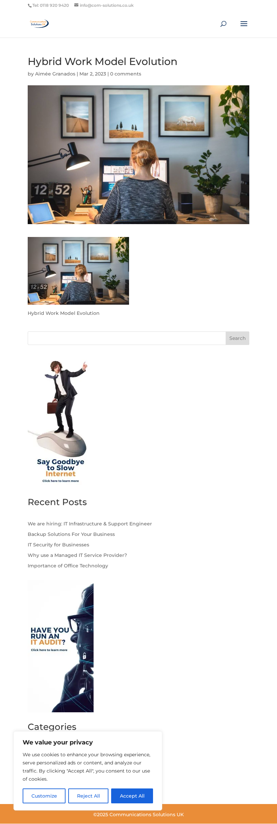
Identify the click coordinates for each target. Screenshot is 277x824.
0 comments (125, 74)
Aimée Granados (55, 74)
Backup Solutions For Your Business (71, 534)
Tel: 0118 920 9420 (50, 5)
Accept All (132, 796)
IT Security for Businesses (58, 545)
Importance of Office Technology (68, 566)
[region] (88, 770)
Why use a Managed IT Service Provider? (77, 555)
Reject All (88, 796)
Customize (44, 796)
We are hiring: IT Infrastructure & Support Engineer (90, 524)
